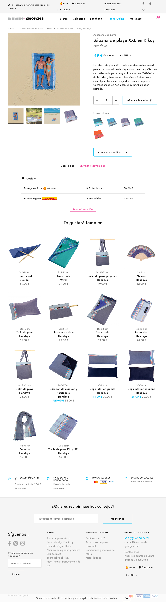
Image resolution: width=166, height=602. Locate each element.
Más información (83, 209)
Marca (64, 19)
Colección (79, 19)
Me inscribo (117, 519)
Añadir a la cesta (137, 100)
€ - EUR (64, 9)
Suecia (78, 3)
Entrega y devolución (93, 166)
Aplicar (16, 574)
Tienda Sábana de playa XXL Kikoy (36, 28)
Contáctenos (131, 552)
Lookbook (96, 19)
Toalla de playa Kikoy (58, 538)
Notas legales (93, 558)
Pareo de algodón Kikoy (60, 542)
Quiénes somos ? (95, 538)
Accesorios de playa (104, 35)
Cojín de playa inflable (59, 546)
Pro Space (136, 19)
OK (126, 598)
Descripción (68, 166)
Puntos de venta (113, 3)
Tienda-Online (115, 19)
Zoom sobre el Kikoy (111, 152)
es (64, 3)
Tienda (11, 28)
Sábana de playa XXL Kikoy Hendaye (74, 28)
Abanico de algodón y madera (63, 550)
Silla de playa (54, 554)
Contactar (109, 9)
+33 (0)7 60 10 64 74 (136, 538)
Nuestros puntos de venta (139, 556)
